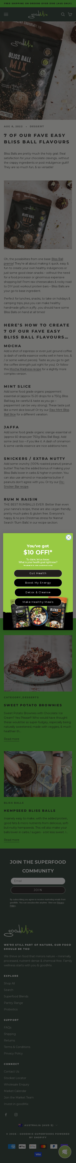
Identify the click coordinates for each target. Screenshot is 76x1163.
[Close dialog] (68, 537)
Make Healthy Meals (38, 601)
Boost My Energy (38, 582)
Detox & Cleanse (38, 592)
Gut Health (38, 573)
